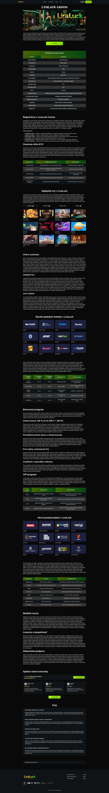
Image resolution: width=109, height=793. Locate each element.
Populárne (29, 205)
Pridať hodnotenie (79, 677)
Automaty (77, 205)
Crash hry (61, 205)
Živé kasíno (45, 205)
